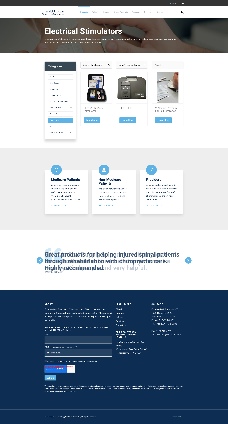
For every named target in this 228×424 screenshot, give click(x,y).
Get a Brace (106, 205)
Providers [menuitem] (136, 12)
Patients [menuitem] (95, 12)
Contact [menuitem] (160, 12)
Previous (40, 260)
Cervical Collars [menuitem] (55, 89)
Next (188, 260)
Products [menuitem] (84, 12)
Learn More (92, 120)
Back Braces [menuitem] (54, 77)
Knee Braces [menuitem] (54, 83)
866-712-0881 (178, 3)
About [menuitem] (119, 309)
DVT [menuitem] (51, 126)
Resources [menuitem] (148, 12)
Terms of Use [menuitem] (177, 417)
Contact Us (58, 205)
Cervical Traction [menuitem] (55, 95)
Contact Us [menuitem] (121, 325)
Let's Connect (155, 205)
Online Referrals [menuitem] (121, 12)
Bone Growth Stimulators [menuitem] (59, 101)
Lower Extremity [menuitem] (55, 108)
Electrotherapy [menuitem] (55, 120)
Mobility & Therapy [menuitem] (56, 132)
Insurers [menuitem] (106, 12)
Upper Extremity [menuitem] (55, 114)
